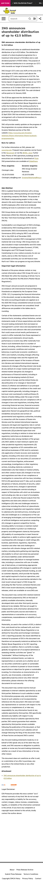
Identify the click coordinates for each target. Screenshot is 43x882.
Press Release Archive (24, 870)
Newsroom (10, 153)
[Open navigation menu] (4, 19)
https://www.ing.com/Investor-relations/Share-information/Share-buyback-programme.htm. (19, 135)
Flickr (36, 158)
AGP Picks (5, 3)
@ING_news (27, 153)
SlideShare (33, 161)
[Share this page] (40, 19)
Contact (38, 878)
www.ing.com (7, 150)
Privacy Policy (27, 878)
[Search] (29, 18)
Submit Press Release (13, 874)
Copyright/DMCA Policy (11, 878)
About (12, 870)
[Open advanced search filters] (34, 18)
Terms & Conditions (31, 874)
